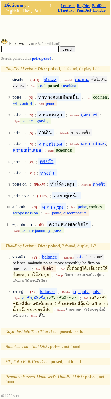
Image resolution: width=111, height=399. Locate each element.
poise (36, 59)
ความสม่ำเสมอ (27, 150)
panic (50, 103)
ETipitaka (66, 10)
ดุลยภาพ (89, 115)
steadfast (68, 85)
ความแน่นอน (93, 144)
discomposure (75, 213)
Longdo (99, 10)
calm (26, 230)
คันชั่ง (39, 298)
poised (46, 59)
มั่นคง (50, 79)
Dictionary (15, 5)
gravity (42, 121)
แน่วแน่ (82, 79)
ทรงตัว (46, 161)
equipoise (81, 291)
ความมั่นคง (50, 143)
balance (28, 121)
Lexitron (68, 6)
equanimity (41, 230)
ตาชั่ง (27, 298)
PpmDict (84, 10)
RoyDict (83, 6)
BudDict (99, 6)
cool (42, 85)
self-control (22, 103)
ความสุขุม (52, 206)
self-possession (25, 213)
